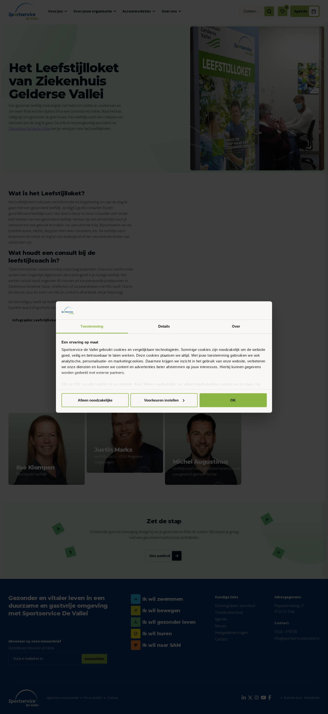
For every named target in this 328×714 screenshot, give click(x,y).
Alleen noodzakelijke (95, 400)
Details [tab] (164, 326)
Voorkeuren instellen (161, 400)
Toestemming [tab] (91, 326)
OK (233, 400)
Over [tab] (236, 326)
